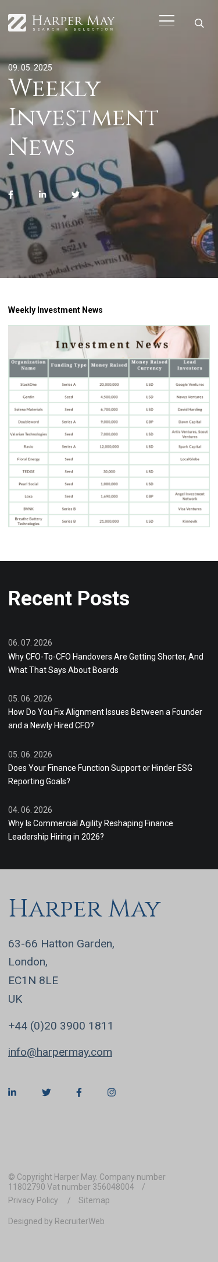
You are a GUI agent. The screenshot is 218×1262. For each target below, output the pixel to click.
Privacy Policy (34, 1200)
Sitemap (94, 1200)
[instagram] (112, 1092)
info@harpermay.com (60, 1052)
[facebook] (10, 195)
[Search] (199, 23)
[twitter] (76, 195)
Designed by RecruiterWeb (56, 1221)
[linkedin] (42, 195)
